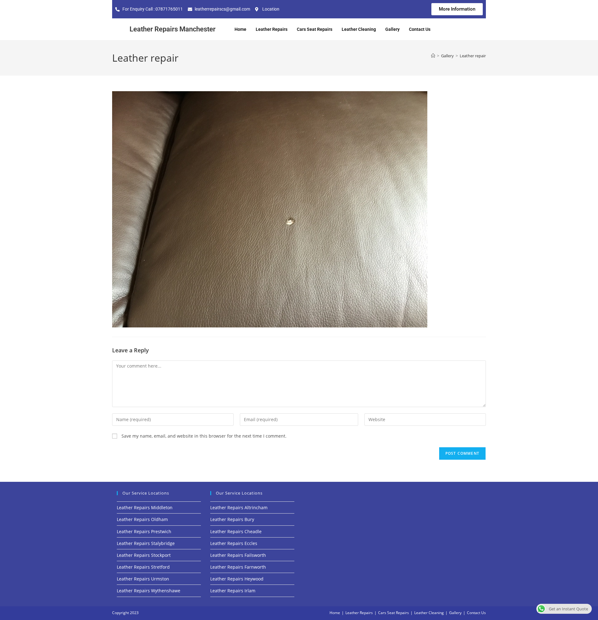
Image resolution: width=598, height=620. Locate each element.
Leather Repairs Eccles (233, 543)
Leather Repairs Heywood (236, 579)
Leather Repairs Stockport (144, 555)
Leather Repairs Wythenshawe (148, 591)
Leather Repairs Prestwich (144, 531)
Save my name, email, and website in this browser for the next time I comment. (204, 436)
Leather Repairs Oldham (142, 519)
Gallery (392, 29)
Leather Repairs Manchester (173, 29)
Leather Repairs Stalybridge (146, 543)
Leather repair (473, 56)
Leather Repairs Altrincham (239, 507)
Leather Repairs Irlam (232, 591)
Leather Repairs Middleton (145, 507)
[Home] (433, 56)
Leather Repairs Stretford (143, 567)
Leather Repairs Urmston (143, 579)
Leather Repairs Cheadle (236, 531)
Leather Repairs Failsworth (238, 555)
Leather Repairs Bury (232, 519)
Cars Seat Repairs (314, 29)
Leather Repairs (271, 29)
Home (240, 29)
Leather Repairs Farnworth (238, 567)
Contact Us (419, 29)
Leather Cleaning (359, 29)
